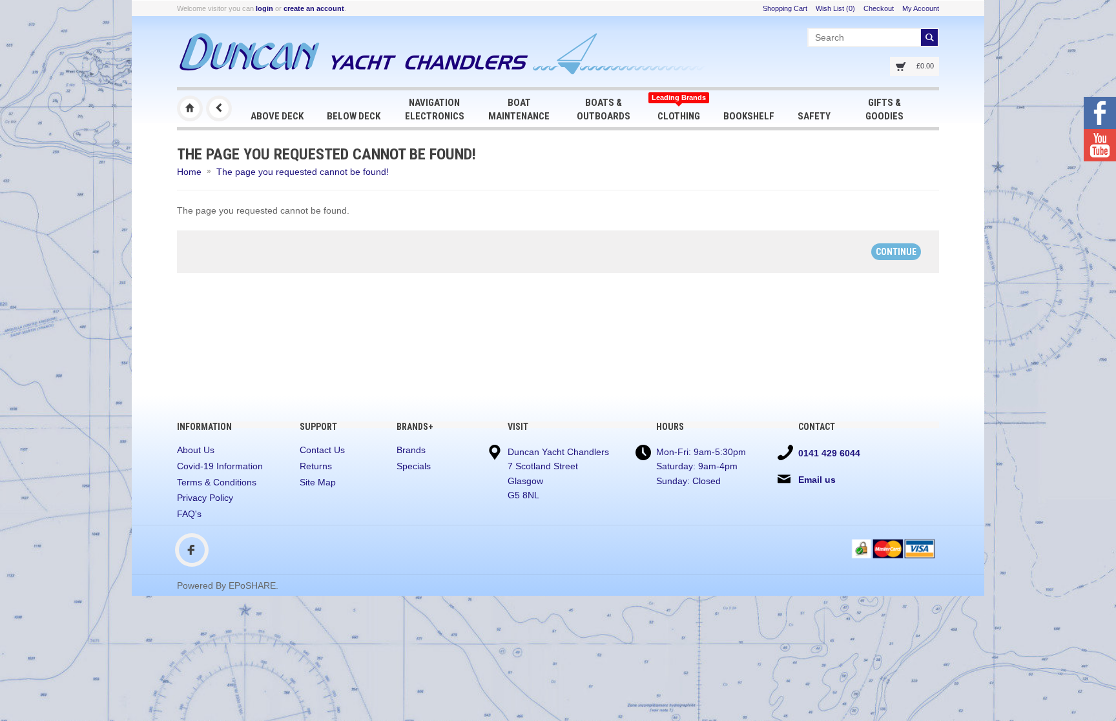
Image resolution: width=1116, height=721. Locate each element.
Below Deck (353, 116)
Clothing (679, 108)
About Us (195, 450)
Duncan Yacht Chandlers (190, 108)
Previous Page (219, 108)
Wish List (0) (835, 8)
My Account (920, 8)
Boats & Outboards (603, 109)
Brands (411, 450)
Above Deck (277, 116)
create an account (314, 8)
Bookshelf (748, 116)
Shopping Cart (785, 8)
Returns (316, 466)
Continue (896, 252)
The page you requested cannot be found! (302, 172)
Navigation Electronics (434, 109)
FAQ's (189, 514)
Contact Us (322, 450)
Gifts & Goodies (884, 109)
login (264, 8)
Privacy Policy (205, 498)
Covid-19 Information (220, 466)
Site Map (318, 482)
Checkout (878, 8)
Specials (414, 466)
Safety (814, 116)
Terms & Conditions (216, 482)
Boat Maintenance (519, 109)
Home (189, 172)
